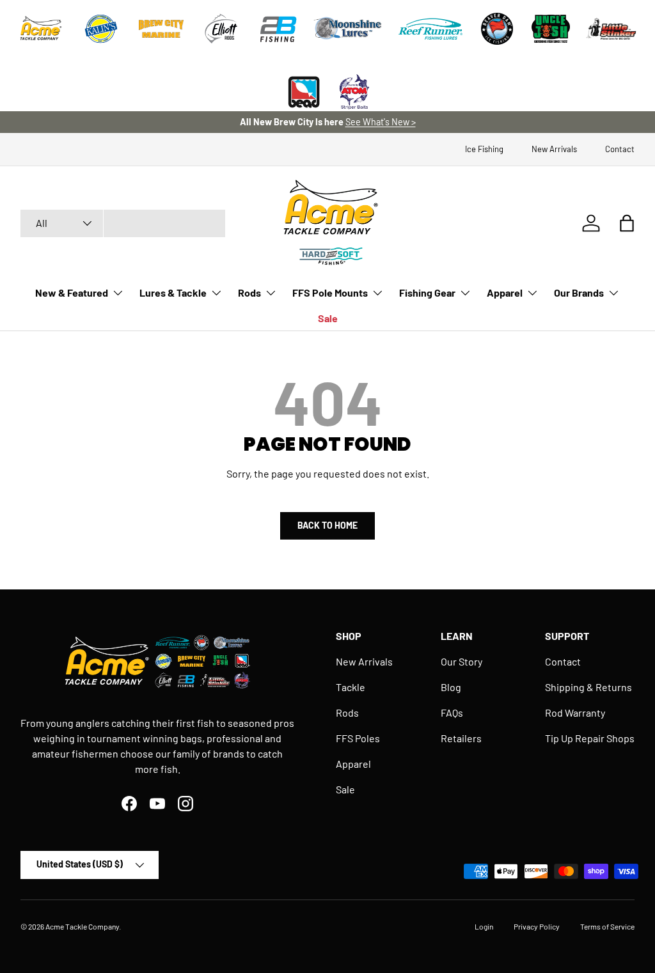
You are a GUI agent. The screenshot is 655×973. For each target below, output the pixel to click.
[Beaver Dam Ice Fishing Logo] (497, 29)
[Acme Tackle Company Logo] (41, 29)
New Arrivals (554, 149)
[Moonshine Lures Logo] (348, 29)
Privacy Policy (537, 926)
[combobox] (122, 223)
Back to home (327, 525)
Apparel (353, 764)
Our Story (461, 661)
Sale (328, 318)
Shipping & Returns (588, 687)
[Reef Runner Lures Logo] (430, 29)
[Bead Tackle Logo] (304, 92)
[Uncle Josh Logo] (551, 29)
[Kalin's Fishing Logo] (101, 29)
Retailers (461, 738)
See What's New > (380, 121)
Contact (620, 149)
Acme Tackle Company (82, 926)
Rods (347, 712)
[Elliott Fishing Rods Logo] (221, 29)
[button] (627, 223)
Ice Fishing (484, 149)
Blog (451, 687)
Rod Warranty (575, 712)
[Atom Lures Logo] (354, 92)
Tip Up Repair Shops (590, 738)
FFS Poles (358, 738)
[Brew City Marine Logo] (161, 28)
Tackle (350, 687)
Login (484, 926)
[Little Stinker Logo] (610, 29)
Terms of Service (607, 926)
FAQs (452, 712)
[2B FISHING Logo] (278, 29)
